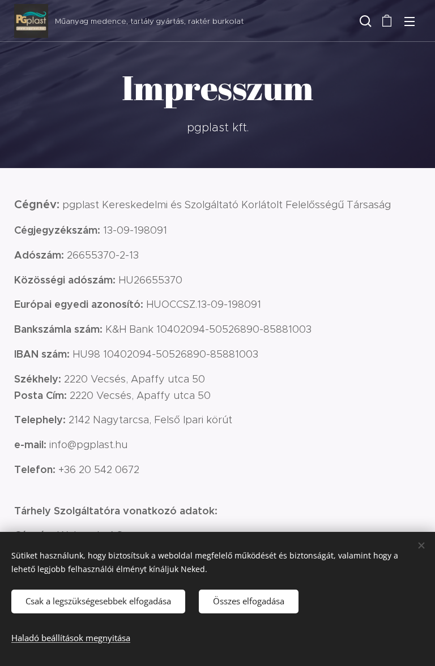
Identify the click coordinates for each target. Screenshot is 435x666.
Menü (409, 21)
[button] (364, 21)
